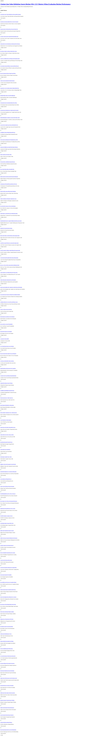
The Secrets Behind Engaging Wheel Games (6, 648)
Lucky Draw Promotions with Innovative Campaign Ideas (8, 567)
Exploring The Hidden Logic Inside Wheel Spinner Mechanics (9, 147)
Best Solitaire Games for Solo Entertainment (6, 626)
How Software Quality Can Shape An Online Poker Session (8, 51)
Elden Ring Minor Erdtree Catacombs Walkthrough (7, 95)
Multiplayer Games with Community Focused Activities (8, 464)
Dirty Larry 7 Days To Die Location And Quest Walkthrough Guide (9, 265)
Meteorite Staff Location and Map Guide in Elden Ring (8, 191)
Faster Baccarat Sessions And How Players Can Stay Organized (9, 21)
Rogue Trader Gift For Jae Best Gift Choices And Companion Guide (9, 235)
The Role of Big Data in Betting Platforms (6, 722)
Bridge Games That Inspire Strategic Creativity (7, 530)
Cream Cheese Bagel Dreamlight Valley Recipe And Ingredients (9, 257)
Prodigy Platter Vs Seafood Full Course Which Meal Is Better (9, 213)
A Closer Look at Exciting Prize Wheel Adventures (7, 80)
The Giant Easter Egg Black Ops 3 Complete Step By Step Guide (9, 110)
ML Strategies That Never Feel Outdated (6, 331)
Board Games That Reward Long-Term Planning (7, 670)
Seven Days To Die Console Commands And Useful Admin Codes (9, 36)
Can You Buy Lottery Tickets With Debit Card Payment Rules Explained (10, 14)
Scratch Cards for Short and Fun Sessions (6, 560)
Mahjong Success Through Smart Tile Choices (6, 619)
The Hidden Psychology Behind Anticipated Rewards (7, 132)
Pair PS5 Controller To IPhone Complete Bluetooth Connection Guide (10, 250)
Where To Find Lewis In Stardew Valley (6, 154)
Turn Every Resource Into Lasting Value (6, 309)
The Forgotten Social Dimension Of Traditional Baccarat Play (9, 139)
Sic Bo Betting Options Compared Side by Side (6, 523)
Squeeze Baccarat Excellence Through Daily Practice (7, 427)
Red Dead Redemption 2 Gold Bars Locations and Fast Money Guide (10, 117)
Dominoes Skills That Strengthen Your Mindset (6, 641)
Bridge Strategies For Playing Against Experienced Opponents (9, 176)
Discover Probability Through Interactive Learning (7, 552)
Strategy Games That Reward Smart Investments (7, 486)
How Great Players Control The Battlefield (6, 324)
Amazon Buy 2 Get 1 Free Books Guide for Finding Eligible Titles (9, 88)
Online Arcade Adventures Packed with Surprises (7, 707)
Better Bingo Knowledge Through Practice (6, 442)
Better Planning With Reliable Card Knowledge (7, 405)
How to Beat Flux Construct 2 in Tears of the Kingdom (8, 206)
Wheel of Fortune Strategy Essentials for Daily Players (8, 589)
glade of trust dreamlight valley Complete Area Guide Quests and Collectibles (11, 287)
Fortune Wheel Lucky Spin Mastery (5, 449)
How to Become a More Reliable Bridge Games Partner (8, 604)
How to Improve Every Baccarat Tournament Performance (8, 501)
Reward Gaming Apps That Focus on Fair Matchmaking (8, 729)
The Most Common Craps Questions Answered (6, 545)
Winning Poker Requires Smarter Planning (6, 383)
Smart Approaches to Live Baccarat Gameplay (7, 685)
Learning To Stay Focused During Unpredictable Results (8, 375)
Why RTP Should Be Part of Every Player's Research (7, 493)
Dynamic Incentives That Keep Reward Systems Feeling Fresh (9, 29)
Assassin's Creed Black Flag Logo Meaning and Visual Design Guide (10, 58)
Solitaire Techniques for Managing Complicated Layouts (8, 198)
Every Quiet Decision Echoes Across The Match (7, 346)
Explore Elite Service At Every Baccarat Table (7, 434)
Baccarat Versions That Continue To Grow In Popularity (8, 353)
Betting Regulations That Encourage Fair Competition (8, 368)
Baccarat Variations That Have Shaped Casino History (8, 73)
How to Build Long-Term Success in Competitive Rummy (8, 582)
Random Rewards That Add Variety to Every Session (7, 508)
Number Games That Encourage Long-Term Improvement (8, 678)
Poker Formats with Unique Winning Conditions (7, 611)
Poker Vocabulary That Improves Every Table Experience (8, 412)
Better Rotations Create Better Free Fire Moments (7, 316)
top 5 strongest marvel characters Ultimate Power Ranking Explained (10, 294)
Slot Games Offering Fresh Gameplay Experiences (7, 663)
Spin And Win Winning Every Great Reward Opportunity (8, 471)
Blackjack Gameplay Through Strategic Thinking (7, 700)
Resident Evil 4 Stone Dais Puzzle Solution (6, 228)
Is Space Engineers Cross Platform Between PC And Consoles (8, 272)
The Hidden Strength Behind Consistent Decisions (7, 390)
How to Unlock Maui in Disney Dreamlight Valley (7, 169)
